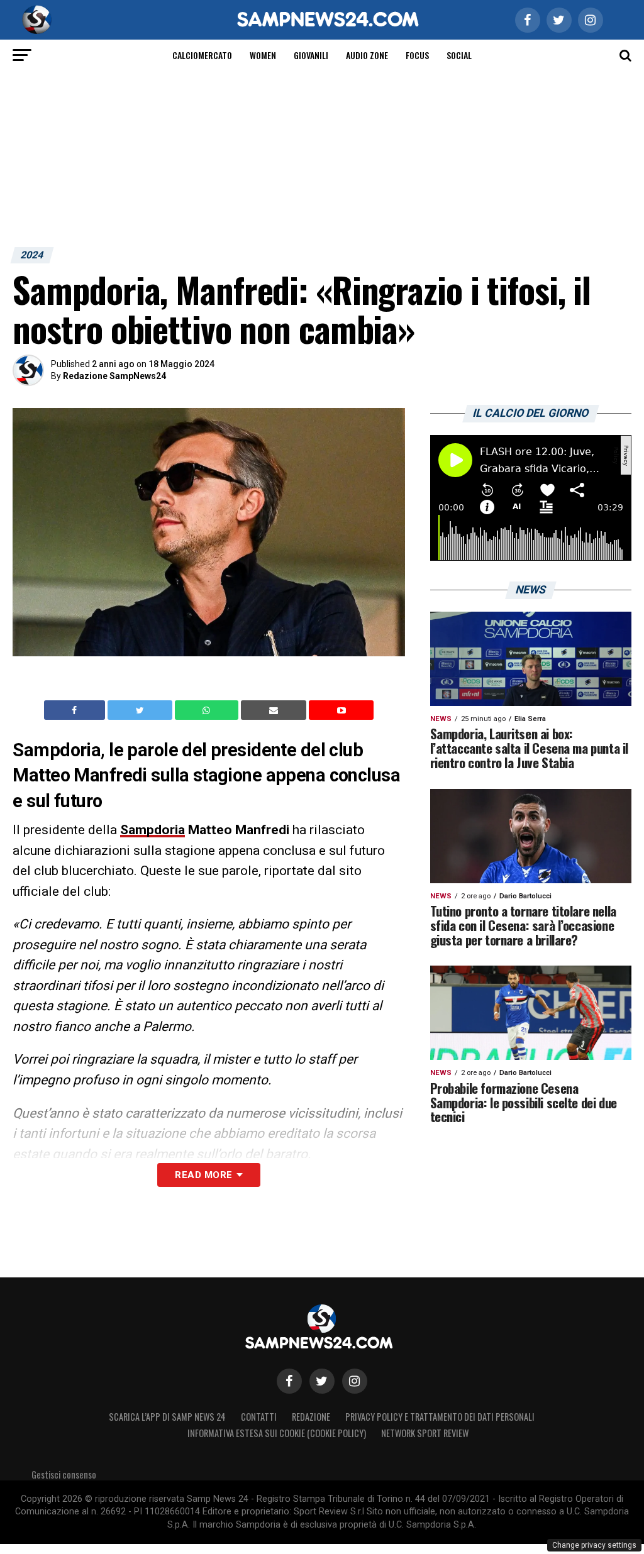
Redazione (311, 1416)
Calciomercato (202, 55)
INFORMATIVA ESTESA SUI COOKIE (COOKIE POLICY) (276, 1433)
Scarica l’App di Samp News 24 (167, 1416)
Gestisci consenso (63, 1474)
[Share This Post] (208, 710)
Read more (203, 1175)
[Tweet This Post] (141, 710)
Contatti (259, 1416)
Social (459, 55)
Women (263, 55)
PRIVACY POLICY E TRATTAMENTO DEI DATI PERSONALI (440, 1416)
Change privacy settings (594, 1545)
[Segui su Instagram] (354, 1381)
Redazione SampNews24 (114, 376)
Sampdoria (152, 829)
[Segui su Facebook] (289, 1381)
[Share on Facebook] (76, 710)
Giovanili (311, 55)
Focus (417, 55)
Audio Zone (367, 55)
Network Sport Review (425, 1433)
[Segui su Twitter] (322, 1381)
